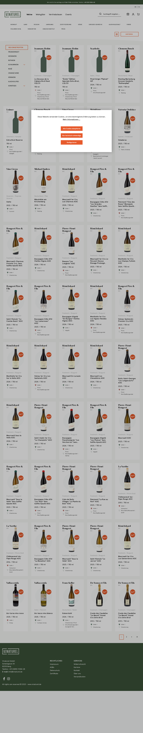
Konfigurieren (72, 142)
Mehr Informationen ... (71, 119)
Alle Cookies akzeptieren (71, 129)
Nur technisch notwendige (71, 135)
